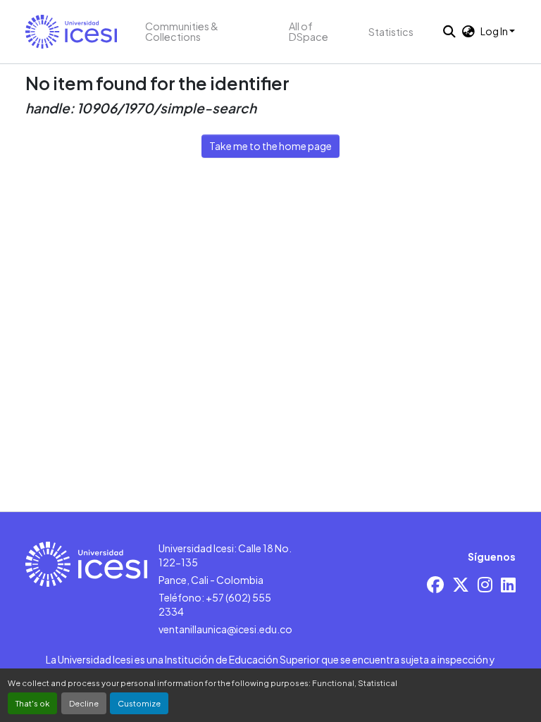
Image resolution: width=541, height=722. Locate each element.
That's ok (32, 703)
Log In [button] (494, 31)
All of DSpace (308, 31)
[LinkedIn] (508, 584)
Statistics (390, 32)
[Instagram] (485, 584)
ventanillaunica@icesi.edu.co (225, 629)
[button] (71, 32)
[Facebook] (435, 584)
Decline (84, 703)
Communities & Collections (181, 31)
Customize (139, 703)
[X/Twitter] (460, 584)
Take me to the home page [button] (270, 145)
